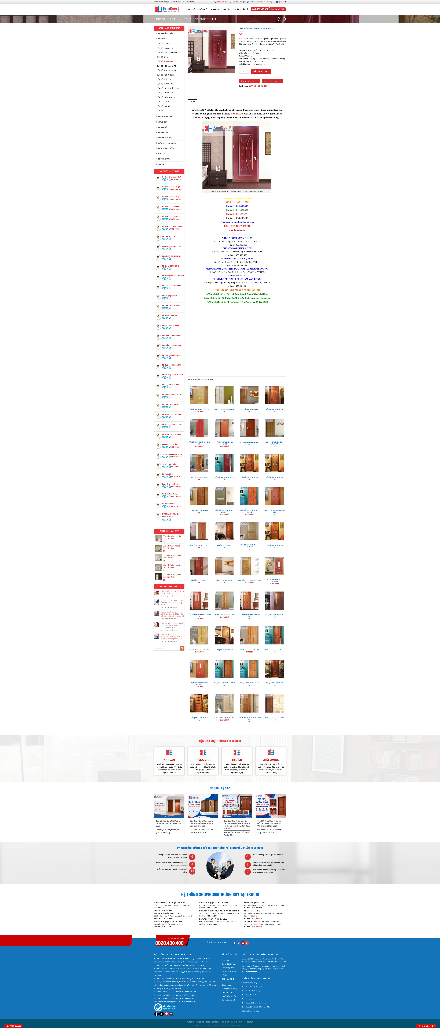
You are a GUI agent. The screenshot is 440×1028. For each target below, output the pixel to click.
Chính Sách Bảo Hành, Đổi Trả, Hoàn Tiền (256, 1007)
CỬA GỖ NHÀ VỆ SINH (165, 84)
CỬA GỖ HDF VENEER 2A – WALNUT (249, 546)
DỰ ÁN (236, 9)
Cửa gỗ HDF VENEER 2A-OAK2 (224, 683)
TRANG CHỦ (190, 9)
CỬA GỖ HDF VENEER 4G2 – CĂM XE (199, 615)
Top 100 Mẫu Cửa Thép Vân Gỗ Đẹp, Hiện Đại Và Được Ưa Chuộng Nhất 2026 (172, 625)
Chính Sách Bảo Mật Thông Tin (252, 987)
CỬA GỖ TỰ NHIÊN (164, 106)
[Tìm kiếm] (285, 1)
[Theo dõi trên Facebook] (277, 2)
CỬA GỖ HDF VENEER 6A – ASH (224, 615)
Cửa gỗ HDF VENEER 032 (249, 477)
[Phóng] (191, 70)
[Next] (286, 817)
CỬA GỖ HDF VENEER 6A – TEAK (249, 580)
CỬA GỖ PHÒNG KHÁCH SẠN (168, 88)
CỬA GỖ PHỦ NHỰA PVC (166, 97)
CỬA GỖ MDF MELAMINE (166, 70)
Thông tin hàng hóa (248, 999)
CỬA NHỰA (162, 122)
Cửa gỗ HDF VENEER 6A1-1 (249, 683)
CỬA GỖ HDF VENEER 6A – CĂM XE (199, 443)
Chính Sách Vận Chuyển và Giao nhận (255, 1003)
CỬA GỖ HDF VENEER (205, 19)
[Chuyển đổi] (174, 33)
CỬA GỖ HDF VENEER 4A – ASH (199, 650)
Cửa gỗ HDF (237, 113)
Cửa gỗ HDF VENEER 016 (199, 511)
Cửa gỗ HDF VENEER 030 (274, 683)
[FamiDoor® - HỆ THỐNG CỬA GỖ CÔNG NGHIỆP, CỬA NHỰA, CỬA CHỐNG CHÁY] (169, 9)
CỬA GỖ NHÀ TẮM (164, 79)
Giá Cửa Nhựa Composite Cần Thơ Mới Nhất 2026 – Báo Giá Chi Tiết (172, 602)
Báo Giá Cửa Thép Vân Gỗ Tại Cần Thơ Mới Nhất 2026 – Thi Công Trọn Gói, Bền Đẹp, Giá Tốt (172, 614)
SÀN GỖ (161, 164)
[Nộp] (182, 648)
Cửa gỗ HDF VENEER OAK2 (274, 718)
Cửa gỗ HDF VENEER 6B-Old (274, 615)
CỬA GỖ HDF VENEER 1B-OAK (224, 718)
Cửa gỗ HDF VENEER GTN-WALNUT (274, 443)
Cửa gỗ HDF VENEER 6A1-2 (224, 477)
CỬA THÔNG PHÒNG (166, 148)
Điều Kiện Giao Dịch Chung (251, 991)
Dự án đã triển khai (229, 964)
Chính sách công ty (229, 1000)
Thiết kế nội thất (228, 968)
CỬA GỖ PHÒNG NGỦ (165, 93)
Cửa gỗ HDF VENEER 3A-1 (199, 477)
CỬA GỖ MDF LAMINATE (166, 66)
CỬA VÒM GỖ (162, 111)
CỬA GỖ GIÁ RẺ (163, 57)
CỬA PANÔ (162, 127)
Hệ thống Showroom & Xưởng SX (262, 2)
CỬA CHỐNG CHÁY (165, 33)
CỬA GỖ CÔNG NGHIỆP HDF (167, 52)
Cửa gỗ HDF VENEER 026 (224, 650)
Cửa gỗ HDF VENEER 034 (274, 477)
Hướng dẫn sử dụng (229, 989)
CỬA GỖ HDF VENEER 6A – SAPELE (249, 511)
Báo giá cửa (226, 985)
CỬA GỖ (188, 19)
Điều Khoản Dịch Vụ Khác (250, 1011)
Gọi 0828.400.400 (13, 1026)
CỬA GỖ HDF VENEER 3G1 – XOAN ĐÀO (199, 683)
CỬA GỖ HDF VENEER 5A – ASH (199, 409)
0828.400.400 (222, 2)
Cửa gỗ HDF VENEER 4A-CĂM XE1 (274, 511)
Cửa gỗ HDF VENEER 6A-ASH (224, 409)
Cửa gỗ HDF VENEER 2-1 (199, 580)
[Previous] (153, 817)
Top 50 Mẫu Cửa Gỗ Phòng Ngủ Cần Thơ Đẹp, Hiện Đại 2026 (172, 592)
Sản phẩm (214, 9)
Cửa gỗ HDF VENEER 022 (274, 409)
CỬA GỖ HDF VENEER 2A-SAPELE (224, 443)
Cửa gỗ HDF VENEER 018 (274, 545)
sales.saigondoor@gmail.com (240, 222)
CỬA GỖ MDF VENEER (165, 75)
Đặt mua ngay (261, 71)
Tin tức (226, 9)
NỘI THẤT (162, 154)
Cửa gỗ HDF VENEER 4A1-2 (274, 650)
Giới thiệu (203, 9)
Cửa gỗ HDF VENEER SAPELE (249, 442)
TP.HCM (157, 975)
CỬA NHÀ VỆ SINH (165, 117)
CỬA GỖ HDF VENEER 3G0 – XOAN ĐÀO (274, 581)
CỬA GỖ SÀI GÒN (163, 102)
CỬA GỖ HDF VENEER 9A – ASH (249, 650)
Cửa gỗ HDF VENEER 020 (199, 718)
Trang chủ (160, 19)
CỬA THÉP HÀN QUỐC (167, 143)
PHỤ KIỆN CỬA (164, 159)
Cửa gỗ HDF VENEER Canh (199, 545)
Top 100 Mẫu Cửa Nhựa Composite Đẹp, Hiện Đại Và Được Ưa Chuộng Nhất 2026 (171, 636)
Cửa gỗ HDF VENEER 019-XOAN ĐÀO (249, 615)
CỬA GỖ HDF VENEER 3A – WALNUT (224, 511)
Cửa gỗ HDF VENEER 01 (224, 580)
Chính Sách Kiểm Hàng (249, 983)
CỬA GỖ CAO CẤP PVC (165, 48)
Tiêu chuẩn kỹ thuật (229, 971)
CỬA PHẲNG (163, 132)
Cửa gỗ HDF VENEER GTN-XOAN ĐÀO (249, 718)
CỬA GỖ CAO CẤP (163, 44)
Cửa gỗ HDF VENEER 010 (224, 545)
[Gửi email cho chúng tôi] (280, 2)
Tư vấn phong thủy (229, 996)
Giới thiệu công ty (238, 2)
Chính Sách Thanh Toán (250, 995)
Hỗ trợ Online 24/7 (426, 1026)
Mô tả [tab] (192, 102)
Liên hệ (245, 9)
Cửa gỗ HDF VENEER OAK (249, 409)
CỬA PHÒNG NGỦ (165, 138)
